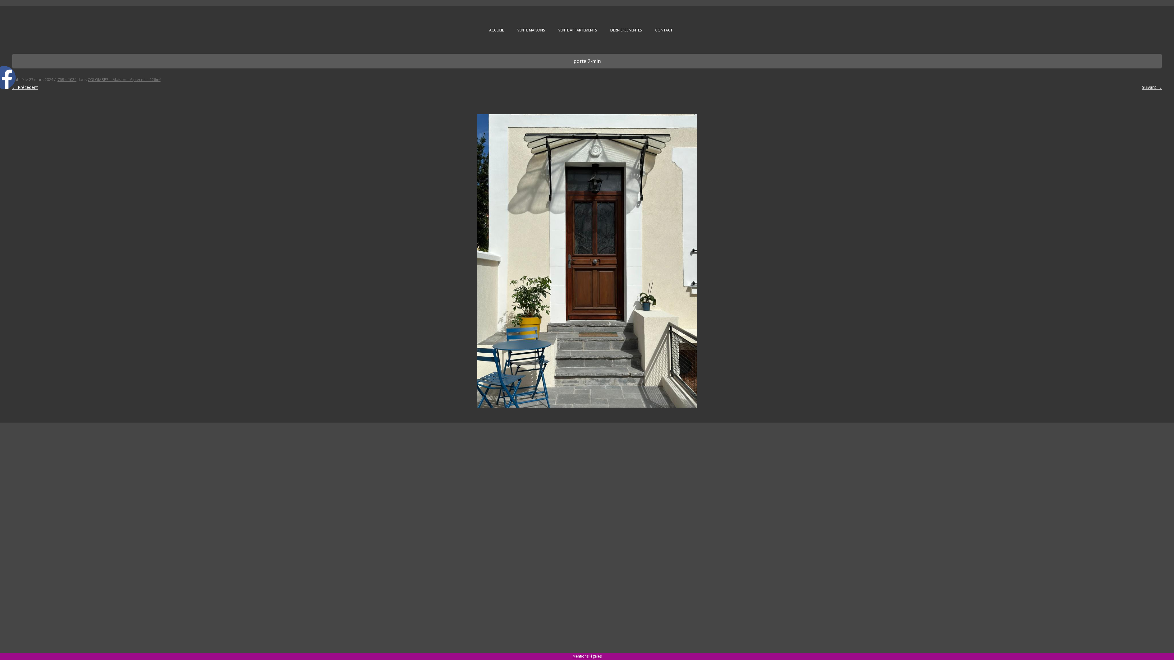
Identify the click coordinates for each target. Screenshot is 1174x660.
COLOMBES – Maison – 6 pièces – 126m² (124, 79)
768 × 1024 (66, 79)
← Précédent (25, 87)
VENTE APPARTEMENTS (577, 30)
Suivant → (1152, 87)
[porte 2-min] (587, 261)
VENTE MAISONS (531, 30)
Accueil (496, 30)
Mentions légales (587, 656)
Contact (664, 30)
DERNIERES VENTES (626, 30)
